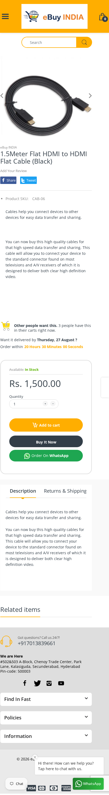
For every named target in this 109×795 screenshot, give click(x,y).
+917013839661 (37, 643)
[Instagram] (49, 683)
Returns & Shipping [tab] (65, 491)
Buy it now (46, 442)
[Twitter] (37, 683)
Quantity (16, 396)
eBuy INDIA (8, 147)
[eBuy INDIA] (54, 16)
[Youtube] (61, 683)
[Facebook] (25, 683)
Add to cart (49, 425)
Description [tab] (23, 491)
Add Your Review (13, 170)
